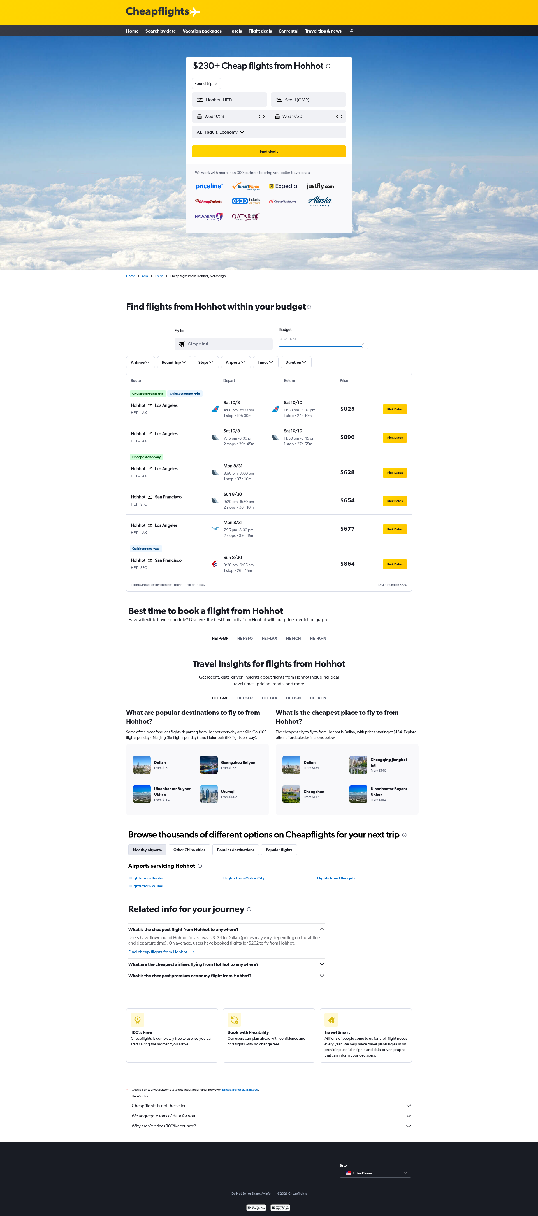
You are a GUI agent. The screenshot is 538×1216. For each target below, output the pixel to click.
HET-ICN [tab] (293, 638)
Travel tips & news (323, 30)
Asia (145, 276)
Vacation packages (202, 30)
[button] (328, 67)
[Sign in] (351, 31)
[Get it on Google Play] (256, 1208)
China (159, 276)
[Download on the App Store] (280, 1208)
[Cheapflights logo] (157, 12)
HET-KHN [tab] (318, 638)
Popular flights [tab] (279, 850)
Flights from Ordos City (244, 878)
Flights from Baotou (146, 878)
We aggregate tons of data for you (163, 1115)
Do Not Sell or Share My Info (251, 1194)
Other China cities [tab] (189, 850)
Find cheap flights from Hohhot (157, 952)
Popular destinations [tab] (235, 850)
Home (132, 30)
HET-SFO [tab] (245, 638)
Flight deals (260, 30)
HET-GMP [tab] (220, 638)
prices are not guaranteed (240, 1090)
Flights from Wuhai (146, 886)
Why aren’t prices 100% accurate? (164, 1126)
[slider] (365, 346)
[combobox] (206, 83)
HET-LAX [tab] (269, 638)
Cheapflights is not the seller (158, 1105)
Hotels (235, 30)
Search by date (160, 30)
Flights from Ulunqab (336, 878)
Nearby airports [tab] (147, 850)
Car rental (288, 30)
